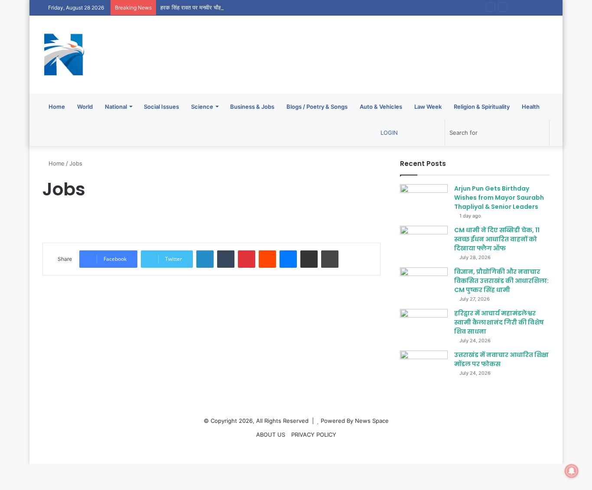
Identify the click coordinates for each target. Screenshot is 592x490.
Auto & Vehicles (381, 106)
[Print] (329, 259)
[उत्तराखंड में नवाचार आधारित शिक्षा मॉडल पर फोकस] (424, 366)
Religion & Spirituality (482, 106)
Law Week (428, 106)
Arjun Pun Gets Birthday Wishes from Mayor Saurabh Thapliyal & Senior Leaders (499, 197)
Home (57, 106)
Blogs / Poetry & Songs (317, 106)
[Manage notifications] (572, 471)
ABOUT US (270, 434)
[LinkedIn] (205, 259)
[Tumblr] (225, 259)
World (85, 106)
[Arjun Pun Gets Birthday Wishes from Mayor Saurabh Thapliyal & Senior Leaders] (424, 200)
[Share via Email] (309, 259)
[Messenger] (288, 259)
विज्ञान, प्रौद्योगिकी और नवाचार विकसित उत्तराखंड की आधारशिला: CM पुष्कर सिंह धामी (501, 280)
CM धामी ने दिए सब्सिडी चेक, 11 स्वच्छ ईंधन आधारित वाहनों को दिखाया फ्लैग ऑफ (497, 239)
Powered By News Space (355, 420)
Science (202, 106)
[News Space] (64, 54)
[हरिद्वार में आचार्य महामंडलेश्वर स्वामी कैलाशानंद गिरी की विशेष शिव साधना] (424, 325)
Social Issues (161, 106)
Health (531, 106)
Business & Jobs (252, 106)
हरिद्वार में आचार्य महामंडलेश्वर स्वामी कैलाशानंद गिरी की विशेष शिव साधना (499, 322)
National (116, 106)
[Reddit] (267, 259)
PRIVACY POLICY (313, 434)
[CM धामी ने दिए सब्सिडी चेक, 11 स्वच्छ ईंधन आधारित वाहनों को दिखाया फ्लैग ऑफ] (424, 242)
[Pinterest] (246, 259)
